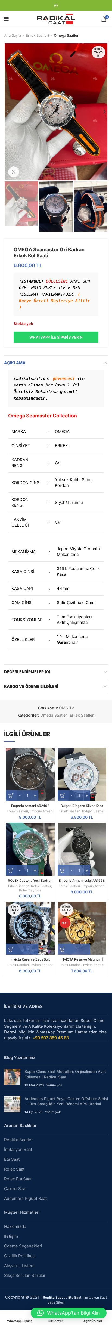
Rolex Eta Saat (18, 1178)
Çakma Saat (15, 1188)
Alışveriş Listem (19, 1265)
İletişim (11, 1236)
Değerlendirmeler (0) (27, 671)
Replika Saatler (18, 1139)
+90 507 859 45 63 (51, 1038)
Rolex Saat (14, 1169)
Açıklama (15, 362)
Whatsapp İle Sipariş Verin (56, 337)
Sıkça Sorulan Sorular (25, 1275)
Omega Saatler (66, 35)
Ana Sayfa (12, 35)
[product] (30, 774)
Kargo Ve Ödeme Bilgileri (31, 686)
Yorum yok (54, 1085)
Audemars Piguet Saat (25, 1198)
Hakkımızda (15, 1226)
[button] (69, 1313)
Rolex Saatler (41, 886)
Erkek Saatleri (37, 35)
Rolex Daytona (30, 890)
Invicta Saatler (41, 965)
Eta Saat (12, 1159)
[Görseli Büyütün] (13, 171)
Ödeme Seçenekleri (23, 1246)
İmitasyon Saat (18, 1149)
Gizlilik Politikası (20, 1255)
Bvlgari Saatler (93, 811)
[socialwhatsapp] (56, 5)
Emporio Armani (41, 811)
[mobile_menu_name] (6, 19)
